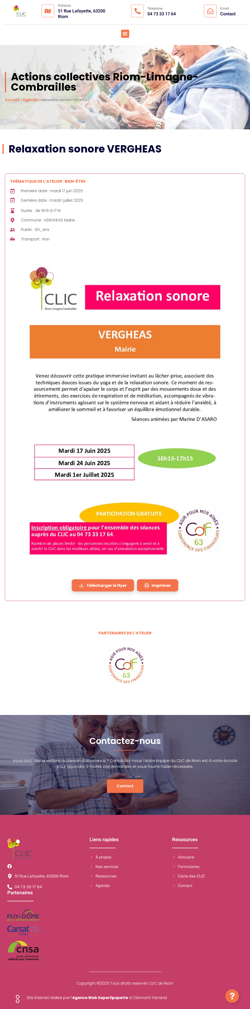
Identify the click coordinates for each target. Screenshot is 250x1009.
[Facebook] (9, 866)
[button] (125, 34)
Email (224, 8)
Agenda (30, 99)
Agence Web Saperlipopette (100, 997)
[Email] (210, 11)
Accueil (12, 99)
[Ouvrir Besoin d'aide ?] (232, 996)
